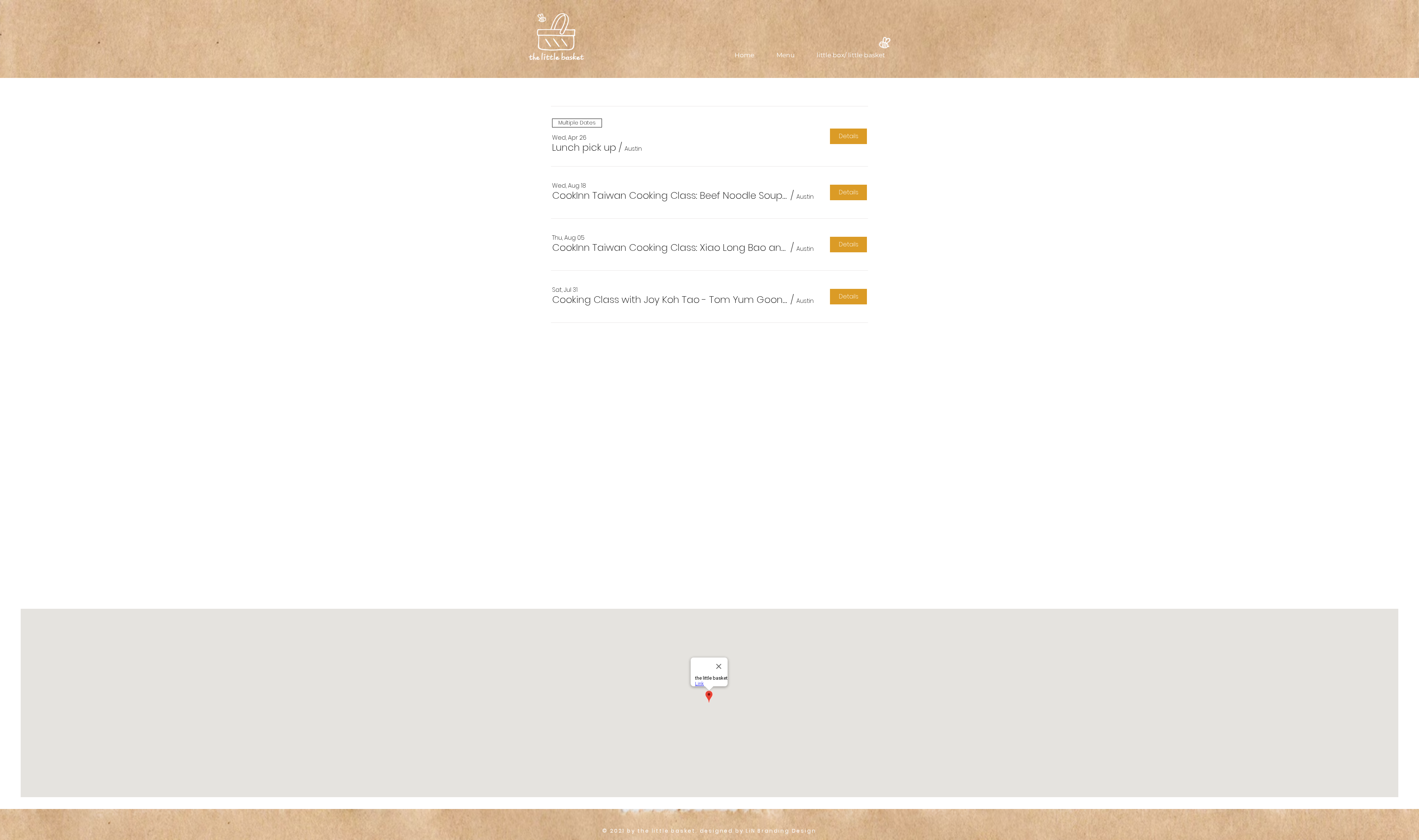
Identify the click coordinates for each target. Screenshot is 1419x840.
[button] (584, 147)
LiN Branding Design (781, 830)
